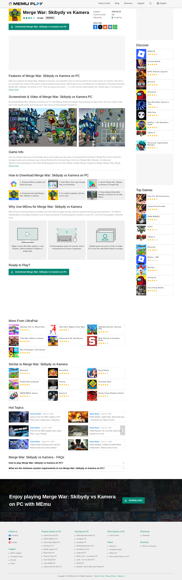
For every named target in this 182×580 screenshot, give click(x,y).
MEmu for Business (149, 546)
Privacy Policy (110, 576)
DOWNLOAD (135, 500)
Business (128, 3)
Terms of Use (99, 576)
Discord (13, 560)
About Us (112, 546)
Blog (117, 3)
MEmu (26, 3)
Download (145, 535)
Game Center (104, 3)
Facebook (14, 535)
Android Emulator (115, 549)
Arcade (40, 18)
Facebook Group (17, 556)
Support (140, 3)
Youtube (14, 542)
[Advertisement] (67, 53)
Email (13, 563)
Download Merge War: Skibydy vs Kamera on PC (41, 26)
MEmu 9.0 (113, 553)
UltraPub (50, 18)
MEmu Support (16, 553)
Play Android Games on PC (119, 556)
